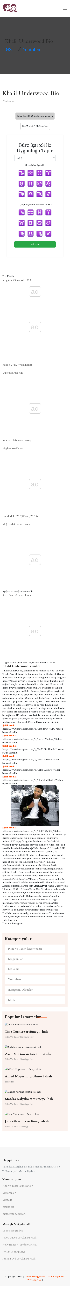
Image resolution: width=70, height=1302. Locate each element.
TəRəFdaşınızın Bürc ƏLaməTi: (35, 204)
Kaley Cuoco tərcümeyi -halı (19, 1237)
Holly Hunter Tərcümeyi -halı (19, 1244)
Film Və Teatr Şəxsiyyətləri (25, 949)
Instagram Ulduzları (20, 990)
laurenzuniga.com (35, 1276)
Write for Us (34, 1279)
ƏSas (10, 49)
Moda (11, 1000)
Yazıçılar (9, 1081)
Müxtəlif (13, 969)
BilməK (35, 244)
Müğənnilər (15, 959)
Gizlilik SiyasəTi (55, 1276)
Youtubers (32, 49)
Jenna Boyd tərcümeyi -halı (18, 1258)
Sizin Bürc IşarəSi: (35, 165)
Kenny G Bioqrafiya (13, 1251)
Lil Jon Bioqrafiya (12, 1230)
